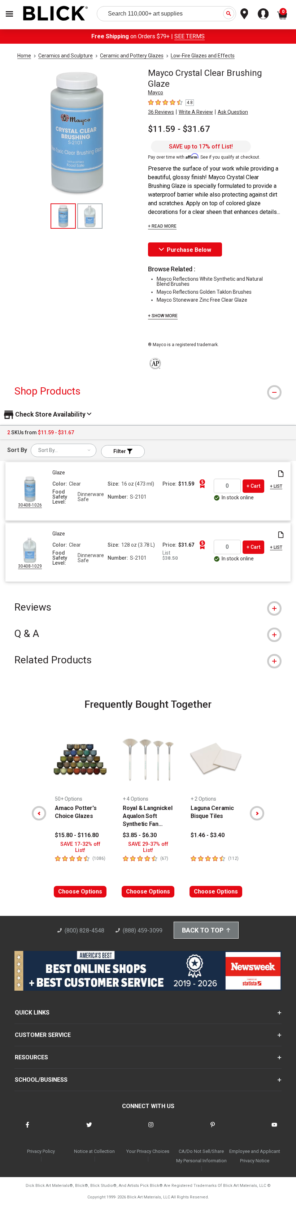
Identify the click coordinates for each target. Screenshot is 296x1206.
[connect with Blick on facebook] (27, 1129)
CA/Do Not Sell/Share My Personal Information (201, 1156)
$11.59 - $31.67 (179, 129)
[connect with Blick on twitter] (89, 1129)
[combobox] (63, 450)
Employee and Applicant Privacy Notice (254, 1156)
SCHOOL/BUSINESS (41, 1079)
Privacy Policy (41, 1151)
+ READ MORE (162, 226)
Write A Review (196, 112)
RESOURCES (31, 1057)
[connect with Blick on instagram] (151, 1129)
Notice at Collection (94, 1151)
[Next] (257, 813)
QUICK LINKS (32, 1012)
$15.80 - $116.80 (77, 835)
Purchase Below (189, 249)
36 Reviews (161, 112)
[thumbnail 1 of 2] (63, 216)
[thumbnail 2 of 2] (90, 216)
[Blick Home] (55, 14)
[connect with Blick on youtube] (274, 1129)
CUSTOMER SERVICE (43, 1034)
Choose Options (80, 891)
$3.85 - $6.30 (140, 835)
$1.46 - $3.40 (208, 835)
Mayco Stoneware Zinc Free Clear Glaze (202, 300)
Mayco (155, 92)
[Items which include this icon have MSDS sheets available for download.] (281, 474)
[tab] (148, 391)
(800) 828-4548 (84, 930)
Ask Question (233, 112)
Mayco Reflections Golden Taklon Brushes (204, 292)
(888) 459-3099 (142, 930)
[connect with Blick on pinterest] (212, 1129)
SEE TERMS (189, 36)
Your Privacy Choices (147, 1151)
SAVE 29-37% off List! (148, 847)
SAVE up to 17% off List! (201, 146)
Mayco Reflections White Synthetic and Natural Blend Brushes (210, 281)
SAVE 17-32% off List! (80, 847)
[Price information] (202, 483)
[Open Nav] (9, 14)
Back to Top (202, 930)
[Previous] (39, 813)
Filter (120, 451)
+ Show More (163, 315)
